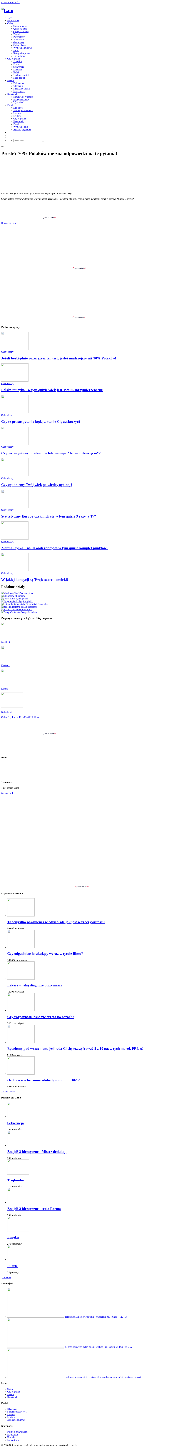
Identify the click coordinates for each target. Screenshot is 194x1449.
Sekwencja (18, 67)
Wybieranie (18, 39)
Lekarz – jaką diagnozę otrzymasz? (34, 985)
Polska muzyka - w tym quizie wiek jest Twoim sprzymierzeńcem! (52, 390)
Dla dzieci (18, 107)
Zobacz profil (7, 793)
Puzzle (10, 80)
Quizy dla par (19, 45)
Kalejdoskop (19, 77)
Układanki (18, 86)
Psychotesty (19, 37)
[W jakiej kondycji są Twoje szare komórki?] (14, 570)
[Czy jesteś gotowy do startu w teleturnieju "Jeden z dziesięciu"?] (14, 444)
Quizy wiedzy (20, 26)
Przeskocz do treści (10, 2)
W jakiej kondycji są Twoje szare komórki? (35, 580)
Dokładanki (19, 83)
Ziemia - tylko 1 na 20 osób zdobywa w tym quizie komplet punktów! (54, 548)
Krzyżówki (12, 94)
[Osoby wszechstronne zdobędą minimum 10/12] (21, 1073)
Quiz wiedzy (7, 352)
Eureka (16, 64)
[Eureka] (18, 1231)
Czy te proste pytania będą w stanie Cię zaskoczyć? (40, 421)
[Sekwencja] (18, 1116)
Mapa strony (13, 1440)
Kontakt (11, 1437)
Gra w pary (18, 42)
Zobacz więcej (8, 1091)
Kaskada (17, 69)
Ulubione (6, 1277)
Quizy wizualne (20, 31)
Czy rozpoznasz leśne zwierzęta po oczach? (40, 1017)
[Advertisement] (97, 209)
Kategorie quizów (21, 53)
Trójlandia (15, 1180)
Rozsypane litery (21, 99)
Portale (10, 105)
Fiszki (16, 50)
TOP (9, 18)
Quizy (10, 23)
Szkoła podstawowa (23, 110)
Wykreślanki (19, 102)
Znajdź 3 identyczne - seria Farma (34, 1209)
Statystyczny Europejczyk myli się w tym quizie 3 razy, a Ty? (48, 516)
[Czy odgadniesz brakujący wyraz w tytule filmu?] (21, 947)
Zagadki (17, 34)
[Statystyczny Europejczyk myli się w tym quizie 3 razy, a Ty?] (14, 507)
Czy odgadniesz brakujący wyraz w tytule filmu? (45, 954)
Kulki (16, 72)
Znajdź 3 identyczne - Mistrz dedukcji (37, 1152)
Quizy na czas (20, 28)
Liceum (17, 113)
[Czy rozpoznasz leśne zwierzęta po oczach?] (21, 1010)
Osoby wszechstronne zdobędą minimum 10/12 (43, 1080)
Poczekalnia (13, 20)
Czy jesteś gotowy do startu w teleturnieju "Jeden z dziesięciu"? (51, 453)
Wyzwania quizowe (22, 47)
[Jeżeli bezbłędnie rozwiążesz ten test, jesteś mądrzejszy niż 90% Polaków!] (14, 349)
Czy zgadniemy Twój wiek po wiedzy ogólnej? (36, 485)
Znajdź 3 (17, 61)
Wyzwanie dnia (20, 127)
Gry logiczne (13, 58)
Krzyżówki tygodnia (23, 97)
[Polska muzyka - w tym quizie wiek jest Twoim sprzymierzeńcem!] (14, 380)
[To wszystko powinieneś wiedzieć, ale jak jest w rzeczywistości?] (21, 915)
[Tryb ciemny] (2, 146)
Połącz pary (19, 91)
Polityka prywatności (17, 1432)
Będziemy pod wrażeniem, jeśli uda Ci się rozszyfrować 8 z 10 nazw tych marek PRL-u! (75, 1048)
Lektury (17, 116)
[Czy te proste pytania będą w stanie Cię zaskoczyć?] (14, 412)
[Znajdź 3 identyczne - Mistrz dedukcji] (18, 1145)
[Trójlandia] (18, 1174)
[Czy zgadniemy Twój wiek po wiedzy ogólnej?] (14, 475)
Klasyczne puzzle (21, 88)
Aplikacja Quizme (22, 129)
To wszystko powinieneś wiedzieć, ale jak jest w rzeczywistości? (56, 922)
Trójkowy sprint (21, 75)
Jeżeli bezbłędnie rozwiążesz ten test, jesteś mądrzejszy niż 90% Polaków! (58, 358)
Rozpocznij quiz (9, 223)
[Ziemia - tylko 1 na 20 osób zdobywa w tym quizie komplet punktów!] (14, 539)
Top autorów (19, 56)
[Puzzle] (18, 1259)
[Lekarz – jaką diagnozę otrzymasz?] (21, 979)
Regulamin (12, 1434)
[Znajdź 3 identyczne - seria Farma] (18, 1202)
